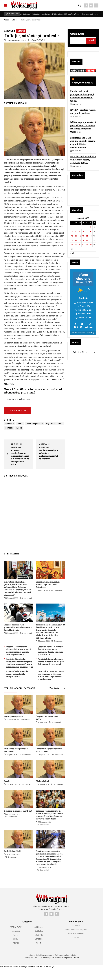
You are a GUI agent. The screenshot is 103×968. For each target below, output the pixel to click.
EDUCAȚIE (38, 935)
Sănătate (39, 939)
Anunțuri (76, 926)
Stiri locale (38, 927)
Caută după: (77, 33)
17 (72, 240)
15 (91, 236)
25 (76, 245)
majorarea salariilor (54, 423)
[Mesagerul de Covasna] (24, 5)
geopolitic (9, 423)
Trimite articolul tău (76, 934)
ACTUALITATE (15, 927)
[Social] (86, 5)
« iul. (72, 253)
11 (76, 236)
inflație (20, 423)
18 (76, 240)
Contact (76, 937)
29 (91, 245)
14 (87, 236)
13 (83, 236)
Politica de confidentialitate (65, 955)
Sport (38, 943)
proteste (9, 428)
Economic (16, 931)
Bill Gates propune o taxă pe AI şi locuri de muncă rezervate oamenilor (83, 125)
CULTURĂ (39, 931)
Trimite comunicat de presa (76, 930)
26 (80, 245)
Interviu (15, 943)
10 (72, 236)
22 (91, 240)
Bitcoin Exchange (19, 966)
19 (80, 240)
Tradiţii (15, 935)
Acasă (6, 20)
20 (83, 240)
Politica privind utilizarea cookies (39, 955)
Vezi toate (54, 688)
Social (15, 939)
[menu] (5, 5)
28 (87, 245)
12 (80, 236)
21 (87, 240)
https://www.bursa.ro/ (82, 82)
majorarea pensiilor (34, 423)
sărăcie (19, 428)
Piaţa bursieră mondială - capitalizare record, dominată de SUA (83, 159)
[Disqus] (34, 513)
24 (72, 245)
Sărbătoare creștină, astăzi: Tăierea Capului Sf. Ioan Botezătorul (40, 14)
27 (83, 245)
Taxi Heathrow (6, 966)
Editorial (15, 20)
